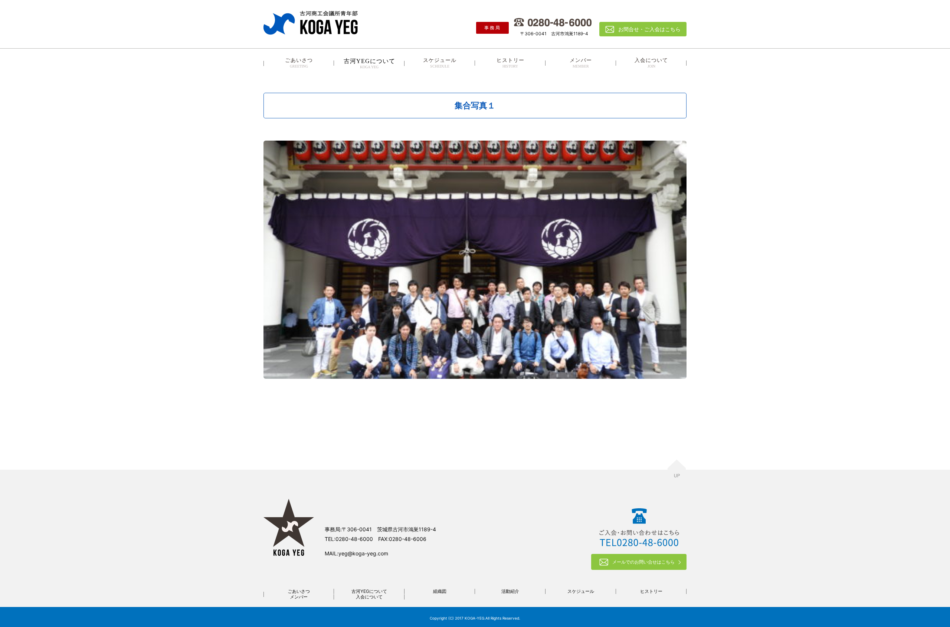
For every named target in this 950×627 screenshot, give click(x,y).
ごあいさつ (299, 63)
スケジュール (439, 63)
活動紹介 (510, 591)
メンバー (581, 63)
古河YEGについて (369, 591)
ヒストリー (510, 63)
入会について (651, 63)
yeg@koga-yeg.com (363, 553)
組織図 (439, 591)
